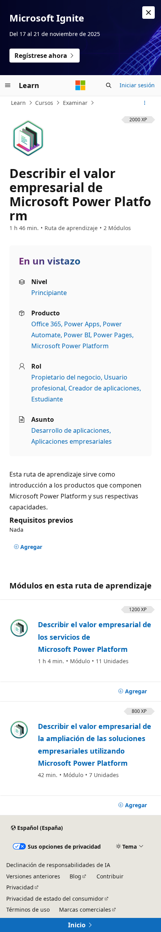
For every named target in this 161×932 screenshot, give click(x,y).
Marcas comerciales (85, 909)
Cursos (44, 102)
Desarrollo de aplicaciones (70, 430)
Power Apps (82, 324)
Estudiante (47, 399)
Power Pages (112, 335)
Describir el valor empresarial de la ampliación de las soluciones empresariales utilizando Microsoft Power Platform (94, 744)
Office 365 (46, 324)
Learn (18, 102)
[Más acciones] (145, 103)
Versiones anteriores (33, 876)
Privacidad (20, 887)
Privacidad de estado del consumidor (55, 898)
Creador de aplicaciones (104, 388)
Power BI (77, 335)
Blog (75, 876)
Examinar (75, 102)
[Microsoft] (80, 85)
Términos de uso (28, 909)
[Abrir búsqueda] (108, 85)
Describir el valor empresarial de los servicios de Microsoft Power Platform (94, 637)
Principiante (49, 292)
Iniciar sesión (137, 85)
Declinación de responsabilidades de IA (58, 865)
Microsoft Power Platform (70, 346)
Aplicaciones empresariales (71, 441)
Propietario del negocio (66, 377)
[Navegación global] (8, 85)
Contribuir (110, 876)
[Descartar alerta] (148, 12)
